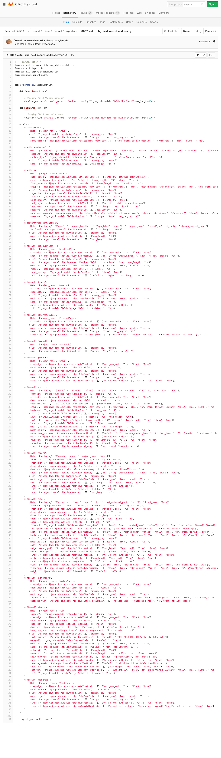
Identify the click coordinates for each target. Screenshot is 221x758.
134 (9, 499)
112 (9, 427)
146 (9, 538)
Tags (102, 21)
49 (10, 219)
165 (9, 601)
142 (9, 525)
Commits (77, 21)
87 (10, 344)
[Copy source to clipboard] (198, 55)
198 (9, 709)
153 (9, 561)
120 (9, 453)
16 (10, 111)
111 (9, 423)
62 (10, 262)
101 (9, 390)
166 (9, 604)
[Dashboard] (10, 5)
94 (10, 367)
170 (9, 617)
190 (9, 683)
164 (9, 597)
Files (66, 21)
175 (9, 634)
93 (10, 364)
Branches (91, 21)
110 (9, 420)
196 (9, 703)
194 (9, 696)
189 (9, 680)
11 (10, 95)
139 (9, 515)
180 (9, 650)
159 (9, 581)
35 (10, 173)
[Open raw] (204, 55)
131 (9, 489)
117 (9, 443)
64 (10, 269)
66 (10, 275)
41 (10, 193)
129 (9, 482)
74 (10, 302)
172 (9, 624)
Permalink (210, 31)
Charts (154, 21)
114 (9, 433)
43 (10, 200)
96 (10, 374)
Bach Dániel (20, 43)
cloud (33, 4)
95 (10, 371)
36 (10, 177)
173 (9, 627)
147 (9, 542)
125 (9, 469)
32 (10, 164)
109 (9, 417)
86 (10, 341)
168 (9, 611)
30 (10, 157)
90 (10, 354)
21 (10, 127)
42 (10, 196)
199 (9, 712)
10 (10, 91)
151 (9, 555)
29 (10, 154)
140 (9, 519)
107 (9, 410)
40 (10, 190)
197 (9, 706)
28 (10, 150)
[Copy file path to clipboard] (72, 55)
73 (10, 298)
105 (9, 404)
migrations (71, 31)
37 (10, 180)
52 (10, 229)
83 (10, 331)
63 (10, 265)
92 (10, 361)
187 (9, 673)
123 (9, 463)
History (198, 31)
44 (10, 203)
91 (10, 358)
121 (9, 456)
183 (9, 660)
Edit (211, 55)
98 (10, 381)
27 (10, 147)
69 (10, 285)
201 (9, 719)
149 (9, 548)
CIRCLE (20, 4)
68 (10, 282)
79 (10, 318)
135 (9, 502)
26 (10, 144)
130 (9, 486)
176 (9, 637)
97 (10, 377)
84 (10, 335)
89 (10, 351)
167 (9, 607)
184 (9, 663)
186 (9, 670)
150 (9, 551)
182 (9, 657)
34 (10, 170)
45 (10, 206)
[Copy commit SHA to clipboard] (214, 41)
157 (9, 574)
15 (10, 108)
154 (9, 565)
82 (10, 328)
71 (10, 292)
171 (9, 620)
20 (10, 124)
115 (9, 436)
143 (9, 528)
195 (9, 699)
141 (9, 522)
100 (9, 387)
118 (9, 446)
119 (9, 450)
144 (9, 532)
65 (10, 272)
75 (10, 305)
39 (10, 187)
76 (10, 308)
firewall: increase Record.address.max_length (41, 40)
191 (9, 686)
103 (9, 397)
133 (9, 496)
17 (10, 114)
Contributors (116, 21)
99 (10, 384)
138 (9, 512)
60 (10, 256)
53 (10, 233)
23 (10, 134)
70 (10, 288)
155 (9, 568)
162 (9, 591)
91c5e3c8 (204, 41)
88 (10, 348)
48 (10, 216)
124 (9, 466)
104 (9, 400)
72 (10, 295)
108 (9, 413)
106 (9, 407)
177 (9, 640)
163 (9, 594)
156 (9, 571)
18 (10, 118)
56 (10, 242)
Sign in (212, 4)
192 (9, 689)
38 (10, 183)
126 (9, 473)
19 (10, 121)
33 (10, 167)
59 (10, 252)
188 (9, 676)
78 (10, 315)
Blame (186, 31)
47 (10, 213)
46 (10, 210)
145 (9, 535)
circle (47, 31)
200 (9, 716)
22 (10, 131)
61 (10, 259)
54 (10, 236)
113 (9, 430)
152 (9, 558)
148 (9, 545)
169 (9, 614)
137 (9, 509)
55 (10, 239)
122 (9, 459)
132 (9, 492)
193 (9, 693)
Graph (129, 21)
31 (10, 160)
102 (9, 394)
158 (9, 578)
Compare (141, 21)
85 (10, 338)
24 (10, 137)
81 (10, 325)
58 (10, 249)
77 (10, 311)
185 (9, 666)
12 (10, 98)
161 (9, 588)
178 (9, 643)
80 (10, 321)
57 (10, 246)
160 (9, 584)
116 (9, 440)
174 (9, 630)
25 (10, 141)
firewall (58, 31)
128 (9, 479)
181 (9, 653)
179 (9, 647)
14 (10, 104)
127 (9, 476)
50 (10, 223)
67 (10, 279)
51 (10, 226)
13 (10, 101)
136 (9, 505)
